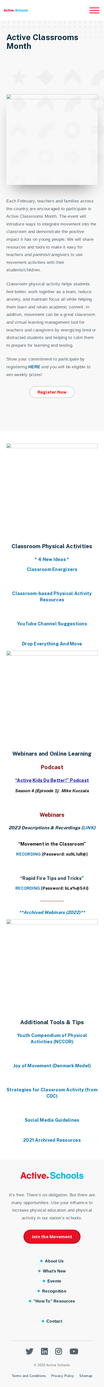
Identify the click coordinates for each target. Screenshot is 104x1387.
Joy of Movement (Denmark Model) (52, 1065)
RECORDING (28, 854)
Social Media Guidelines (52, 1120)
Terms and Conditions (29, 1376)
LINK (88, 827)
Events (54, 1281)
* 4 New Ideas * (52, 559)
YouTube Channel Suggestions (52, 623)
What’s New (54, 1271)
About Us (54, 1261)
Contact (54, 1321)
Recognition (54, 1291)
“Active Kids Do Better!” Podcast (52, 780)
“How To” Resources (54, 1301)
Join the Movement (52, 1236)
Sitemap (85, 1376)
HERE (34, 367)
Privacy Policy (62, 1376)
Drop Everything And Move (52, 643)
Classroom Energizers (52, 569)
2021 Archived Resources (52, 1140)
